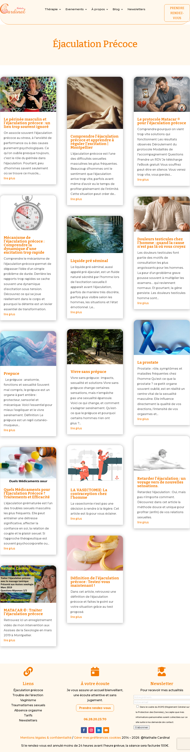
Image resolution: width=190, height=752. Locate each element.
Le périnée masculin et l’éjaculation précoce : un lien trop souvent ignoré (27, 123)
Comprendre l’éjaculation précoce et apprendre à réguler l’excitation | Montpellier (95, 142)
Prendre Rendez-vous (177, 13)
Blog (116, 9)
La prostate (147, 362)
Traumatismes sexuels (28, 705)
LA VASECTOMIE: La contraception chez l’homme (89, 494)
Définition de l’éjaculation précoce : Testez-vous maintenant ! (95, 582)
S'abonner (141, 727)
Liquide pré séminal (89, 261)
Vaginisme (28, 700)
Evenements (74, 9)
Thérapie (51, 9)
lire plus (9, 178)
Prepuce (11, 373)
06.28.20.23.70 (95, 719)
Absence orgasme (28, 710)
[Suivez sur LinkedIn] (99, 730)
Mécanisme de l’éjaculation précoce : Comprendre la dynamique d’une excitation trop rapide (24, 245)
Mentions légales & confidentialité (45, 737)
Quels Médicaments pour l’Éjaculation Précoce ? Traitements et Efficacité (27, 493)
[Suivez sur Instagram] (91, 730)
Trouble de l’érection (28, 695)
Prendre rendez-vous (95, 708)
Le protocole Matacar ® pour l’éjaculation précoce (161, 121)
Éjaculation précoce (28, 690)
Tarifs (28, 715)
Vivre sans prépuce (88, 371)
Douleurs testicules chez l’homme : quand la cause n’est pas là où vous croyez (161, 243)
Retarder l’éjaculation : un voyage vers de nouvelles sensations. (161, 482)
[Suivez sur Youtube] (106, 730)
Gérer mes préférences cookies (97, 737)
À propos (98, 9)
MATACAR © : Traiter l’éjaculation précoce (23, 612)
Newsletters (136, 9)
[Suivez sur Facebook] (84, 730)
